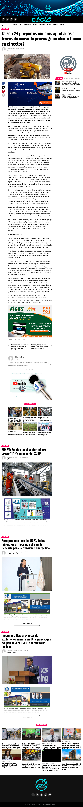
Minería (49, 25)
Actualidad (21, 339)
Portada (15, 25)
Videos (62, 25)
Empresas (55, 25)
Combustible (27, 25)
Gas (20, 25)
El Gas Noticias (12, 50)
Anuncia (68, 25)
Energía (35, 25)
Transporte (42, 25)
